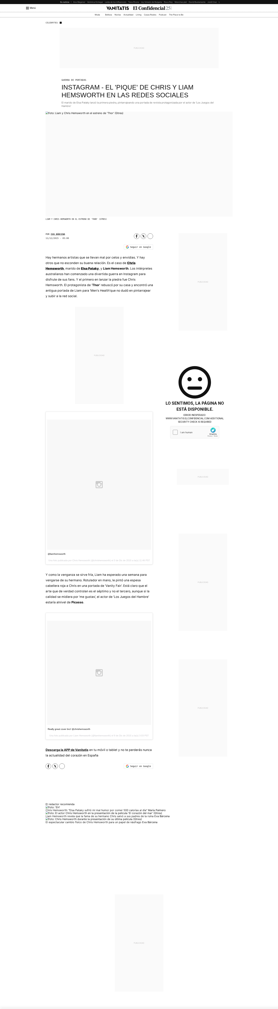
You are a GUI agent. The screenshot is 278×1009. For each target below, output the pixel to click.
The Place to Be (176, 14)
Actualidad (128, 14)
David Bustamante (197, 2)
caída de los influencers (115, 2)
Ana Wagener (79, 2)
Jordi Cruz (212, 2)
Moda (97, 14)
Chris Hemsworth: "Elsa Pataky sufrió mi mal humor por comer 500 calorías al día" (97, 810)
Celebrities (52, 23)
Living (138, 14)
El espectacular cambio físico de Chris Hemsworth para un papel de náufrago (94, 822)
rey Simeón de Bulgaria (151, 2)
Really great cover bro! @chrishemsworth (69, 729)
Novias (118, 14)
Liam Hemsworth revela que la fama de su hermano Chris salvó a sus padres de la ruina (100, 816)
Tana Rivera (133, 2)
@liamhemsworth (57, 554)
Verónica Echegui (95, 2)
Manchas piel (181, 2)
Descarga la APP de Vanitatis (67, 750)
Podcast (162, 14)
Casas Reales (150, 14)
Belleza (108, 14)
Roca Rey (168, 2)
